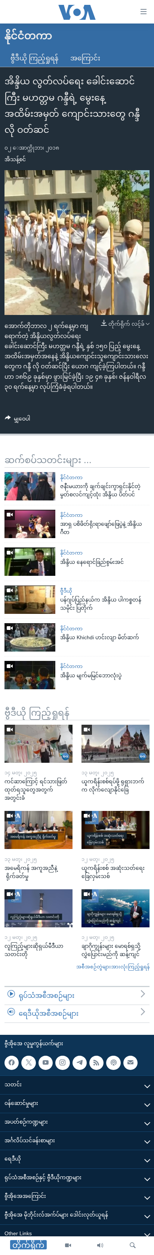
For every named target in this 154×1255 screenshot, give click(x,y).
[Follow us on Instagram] (62, 1062)
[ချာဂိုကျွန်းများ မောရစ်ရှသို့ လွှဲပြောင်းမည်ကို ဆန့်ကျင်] (115, 908)
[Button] (17, 420)
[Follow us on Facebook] (11, 1062)
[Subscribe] (130, 1062)
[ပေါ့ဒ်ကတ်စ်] (113, 1062)
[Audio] (100, 1245)
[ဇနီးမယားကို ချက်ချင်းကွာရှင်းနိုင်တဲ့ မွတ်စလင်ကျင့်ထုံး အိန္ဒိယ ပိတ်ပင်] (29, 486)
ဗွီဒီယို (66, 591)
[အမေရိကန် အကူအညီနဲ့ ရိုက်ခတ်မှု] (38, 830)
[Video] (68, 1245)
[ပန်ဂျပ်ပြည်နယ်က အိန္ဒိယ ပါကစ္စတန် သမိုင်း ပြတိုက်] (29, 600)
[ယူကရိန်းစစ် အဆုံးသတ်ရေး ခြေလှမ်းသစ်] (115, 830)
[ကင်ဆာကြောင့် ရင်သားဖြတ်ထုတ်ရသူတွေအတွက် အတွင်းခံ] (38, 744)
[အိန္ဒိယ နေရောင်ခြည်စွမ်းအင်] (29, 561)
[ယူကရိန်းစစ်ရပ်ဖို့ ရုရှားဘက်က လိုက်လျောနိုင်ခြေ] (115, 744)
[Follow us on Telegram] (80, 1062)
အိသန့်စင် (15, 159)
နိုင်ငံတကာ (71, 477)
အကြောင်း (85, 58)
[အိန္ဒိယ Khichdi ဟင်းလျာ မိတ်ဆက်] (29, 637)
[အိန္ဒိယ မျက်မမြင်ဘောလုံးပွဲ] (29, 675)
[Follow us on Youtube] (45, 1062)
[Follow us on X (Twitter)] (28, 1062)
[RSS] (96, 1062)
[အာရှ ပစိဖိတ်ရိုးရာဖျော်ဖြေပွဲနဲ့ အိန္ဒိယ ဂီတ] (29, 524)
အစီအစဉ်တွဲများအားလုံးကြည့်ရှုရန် (113, 967)
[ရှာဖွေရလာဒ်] (132, 1245)
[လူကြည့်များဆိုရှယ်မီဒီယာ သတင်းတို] (38, 908)
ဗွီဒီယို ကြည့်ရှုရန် (34, 58)
